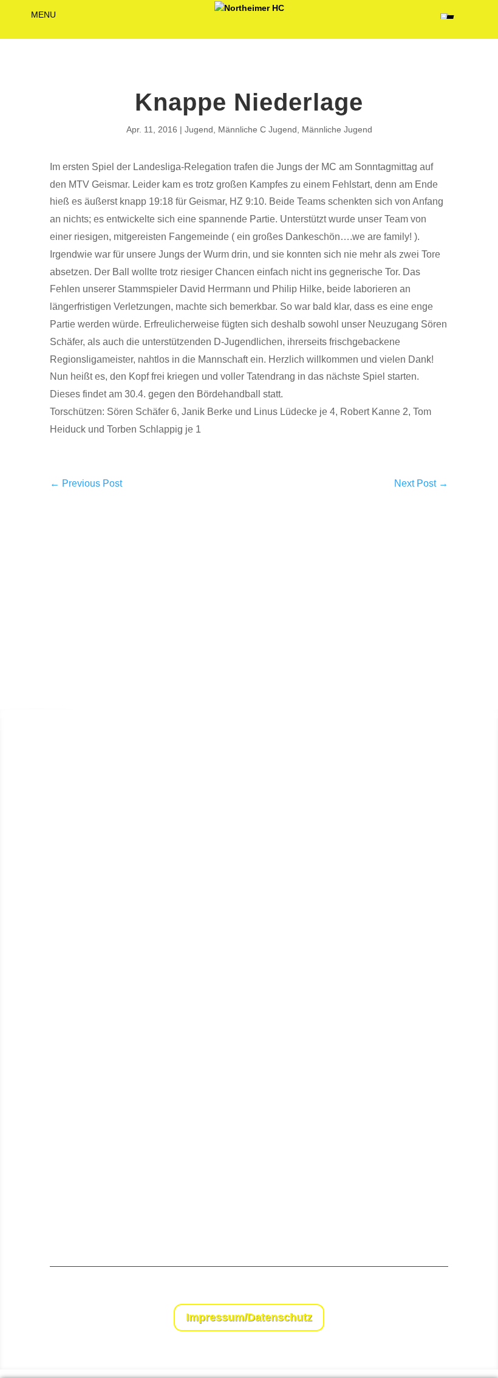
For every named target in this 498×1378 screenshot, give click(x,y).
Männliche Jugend (337, 129)
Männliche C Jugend (257, 129)
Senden (463, 1208)
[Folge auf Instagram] (438, 1288)
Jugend (199, 129)
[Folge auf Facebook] (414, 1288)
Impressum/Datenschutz (249, 1317)
